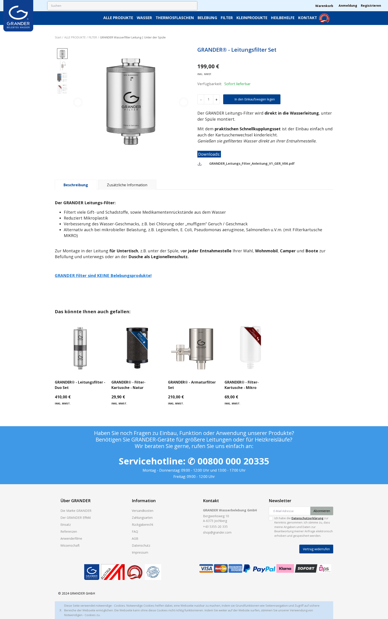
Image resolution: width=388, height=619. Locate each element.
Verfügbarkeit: (209, 83)
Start (58, 37)
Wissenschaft (70, 545)
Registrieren (371, 5)
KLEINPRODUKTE (251, 17)
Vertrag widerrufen (316, 549)
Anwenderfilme (71, 538)
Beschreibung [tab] (76, 184)
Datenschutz (141, 545)
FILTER (227, 17)
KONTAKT (307, 17)
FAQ (135, 531)
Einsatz (65, 524)
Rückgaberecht (142, 524)
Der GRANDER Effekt (75, 517)
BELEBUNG (207, 17)
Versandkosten (142, 510)
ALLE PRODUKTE (118, 17)
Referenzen (68, 531)
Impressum (140, 552)
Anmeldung (348, 5)
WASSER (144, 17)
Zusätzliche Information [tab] (127, 184)
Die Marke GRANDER (75, 510)
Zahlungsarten (142, 517)
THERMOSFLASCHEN (175, 17)
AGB (135, 538)
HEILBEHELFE (283, 17)
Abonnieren (321, 511)
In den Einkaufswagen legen (254, 99)
